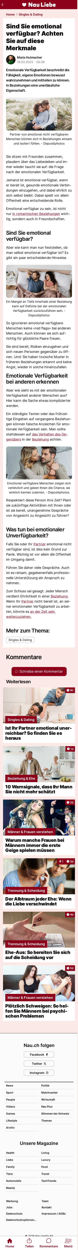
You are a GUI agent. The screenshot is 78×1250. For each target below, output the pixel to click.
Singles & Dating (31, 14)
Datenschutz (14, 1213)
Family (10, 1166)
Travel (45, 1173)
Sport (9, 1092)
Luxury (45, 1159)
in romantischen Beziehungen (36, 214)
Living (45, 1152)
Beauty (10, 1187)
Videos (10, 1106)
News (9, 1085)
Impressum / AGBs (54, 1213)
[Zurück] (2, 4)
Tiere (9, 1173)
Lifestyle (11, 1120)
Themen (46, 1120)
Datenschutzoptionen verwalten (22, 1219)
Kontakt (46, 1207)
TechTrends (48, 1180)
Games (10, 1113)
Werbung (12, 1201)
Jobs (9, 1207)
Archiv (10, 1127)
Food (44, 1166)
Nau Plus (47, 1106)
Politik (45, 1085)
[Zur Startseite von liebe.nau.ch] (39, 4)
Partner (40, 544)
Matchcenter (49, 1092)
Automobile (13, 1180)
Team (45, 1201)
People (10, 1099)
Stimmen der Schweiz (55, 1113)
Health (10, 1152)
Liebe (9, 1159)
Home (10, 14)
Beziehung (40, 439)
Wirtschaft (48, 1099)
